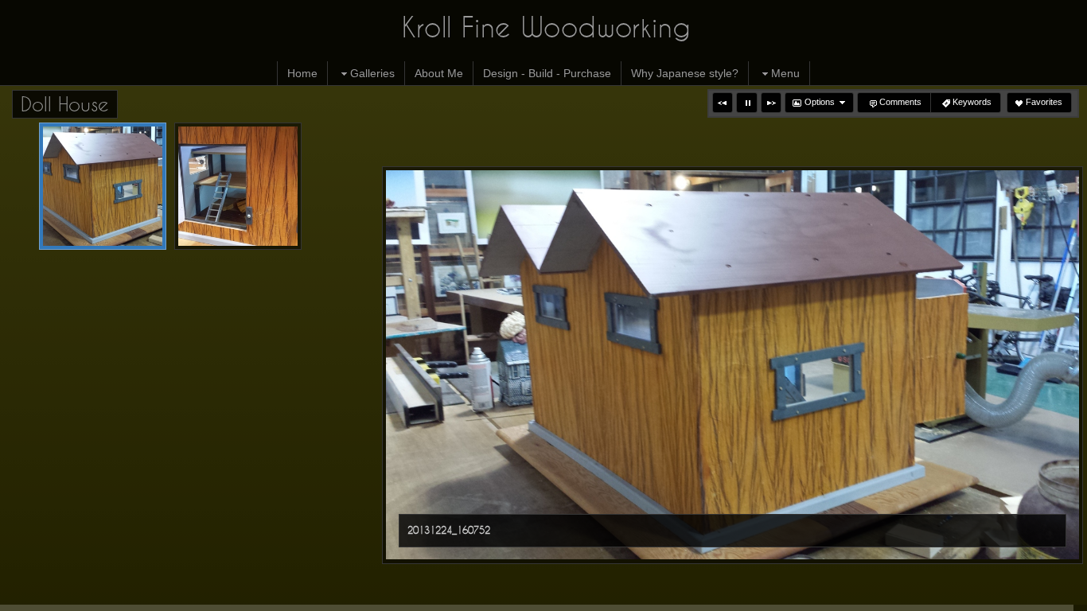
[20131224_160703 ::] (238, 186)
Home (302, 73)
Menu (785, 73)
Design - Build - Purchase (547, 73)
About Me (439, 73)
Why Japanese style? (684, 73)
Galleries (372, 73)
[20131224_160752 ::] (102, 186)
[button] (722, 102)
